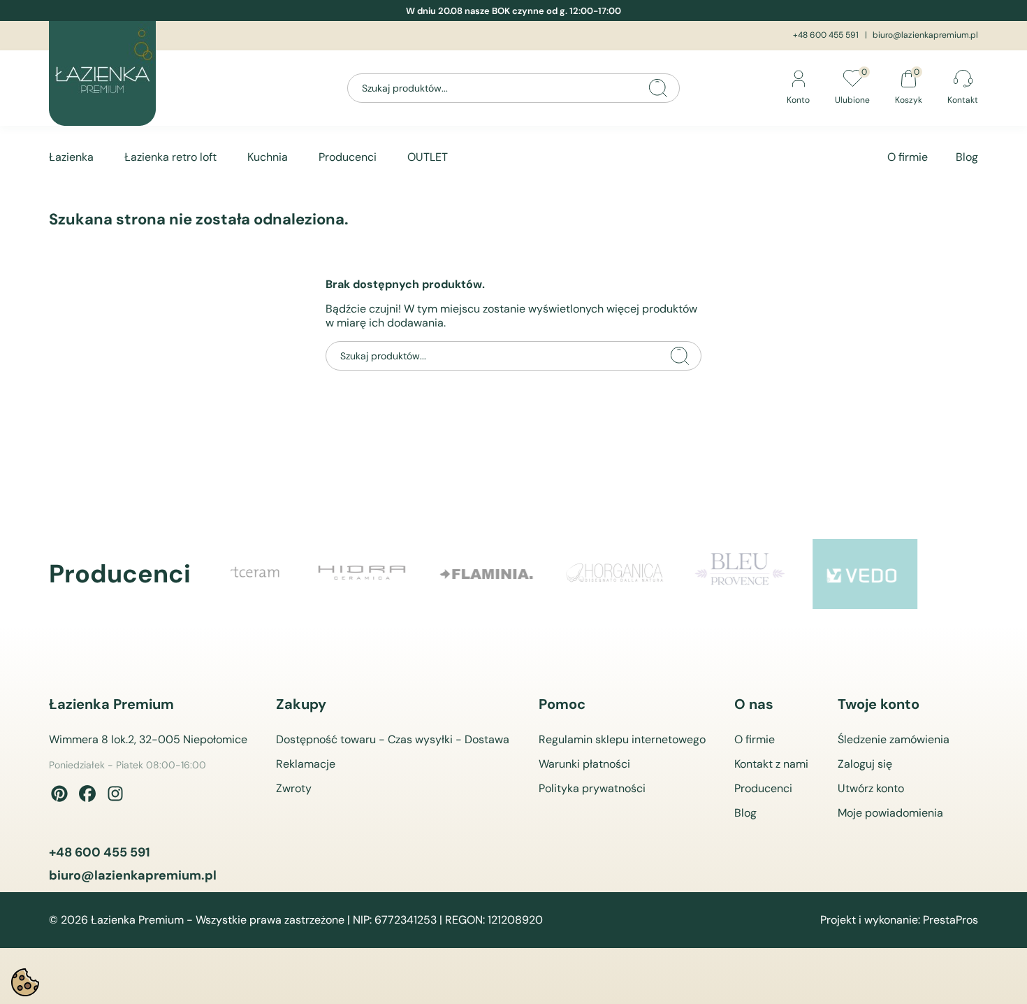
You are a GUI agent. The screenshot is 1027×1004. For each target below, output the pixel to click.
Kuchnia (267, 157)
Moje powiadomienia (890, 812)
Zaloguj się (865, 763)
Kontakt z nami (771, 763)
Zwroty (294, 788)
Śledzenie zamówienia (893, 739)
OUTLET (427, 157)
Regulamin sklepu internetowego (622, 739)
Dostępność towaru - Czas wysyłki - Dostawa (392, 739)
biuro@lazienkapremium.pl (925, 35)
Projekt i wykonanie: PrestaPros (899, 920)
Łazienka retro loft (170, 157)
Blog (967, 157)
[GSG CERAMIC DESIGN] (913, 574)
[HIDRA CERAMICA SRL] (284, 574)
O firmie (907, 157)
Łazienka (71, 157)
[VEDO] (787, 574)
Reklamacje (305, 763)
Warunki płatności (584, 763)
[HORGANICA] (535, 574)
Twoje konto (878, 704)
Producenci (348, 157)
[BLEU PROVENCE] (661, 574)
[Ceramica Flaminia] (410, 574)
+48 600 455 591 (826, 35)
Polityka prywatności (592, 788)
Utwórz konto (871, 788)
